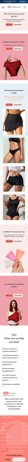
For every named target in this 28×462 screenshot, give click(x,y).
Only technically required (14, 455)
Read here (22, 1)
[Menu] (3, 7)
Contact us (4, 430)
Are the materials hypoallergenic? (8, 370)
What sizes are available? (11, 384)
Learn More (18, 24)
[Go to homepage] (14, 7)
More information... (19, 452)
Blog (2, 426)
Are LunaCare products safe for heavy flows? (10, 357)
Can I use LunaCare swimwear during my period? (9, 377)
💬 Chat (5, 449)
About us (3, 423)
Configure (7, 459)
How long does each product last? (9, 363)
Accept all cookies (18, 459)
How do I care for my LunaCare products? (9, 350)
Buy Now (9, 24)
